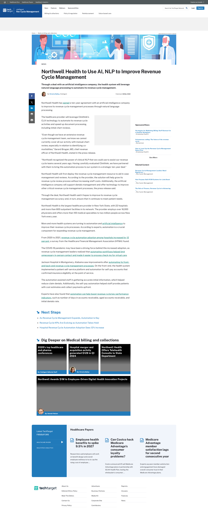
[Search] (187, 8)
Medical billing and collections (47, 33)
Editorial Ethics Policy (69, 491)
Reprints (124, 486)
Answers (124, 491)
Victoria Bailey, (54, 94)
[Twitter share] (32, 102)
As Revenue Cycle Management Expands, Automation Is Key (69, 318)
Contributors (96, 505)
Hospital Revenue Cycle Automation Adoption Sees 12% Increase (72, 327)
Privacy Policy (67, 505)
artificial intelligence (112, 223)
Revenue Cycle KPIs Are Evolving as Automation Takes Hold (69, 322)
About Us (65, 486)
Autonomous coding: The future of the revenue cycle (152, 140)
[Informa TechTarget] (5, 2)
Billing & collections (52, 13)
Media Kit (94, 496)
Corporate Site (96, 501)
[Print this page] (32, 114)
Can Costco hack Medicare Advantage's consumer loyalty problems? (122, 448)
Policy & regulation (70, 13)
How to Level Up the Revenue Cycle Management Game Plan (153, 149)
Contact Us (66, 501)
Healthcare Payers (27, 2)
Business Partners (98, 491)
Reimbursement (88, 13)
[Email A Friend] (32, 120)
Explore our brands (196, 2)
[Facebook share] (32, 96)
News (46, 8)
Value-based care (105, 13)
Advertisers (95, 486)
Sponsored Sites (73, 8)
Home (33, 33)
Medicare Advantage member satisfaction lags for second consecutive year (157, 448)
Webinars (62, 8)
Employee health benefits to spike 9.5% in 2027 (87, 443)
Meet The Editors (68, 496)
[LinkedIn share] (32, 108)
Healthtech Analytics (42, 2)
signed (66, 103)
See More (153, 157)
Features (54, 8)
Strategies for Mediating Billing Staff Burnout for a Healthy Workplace (153, 131)
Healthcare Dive (15, 2)
